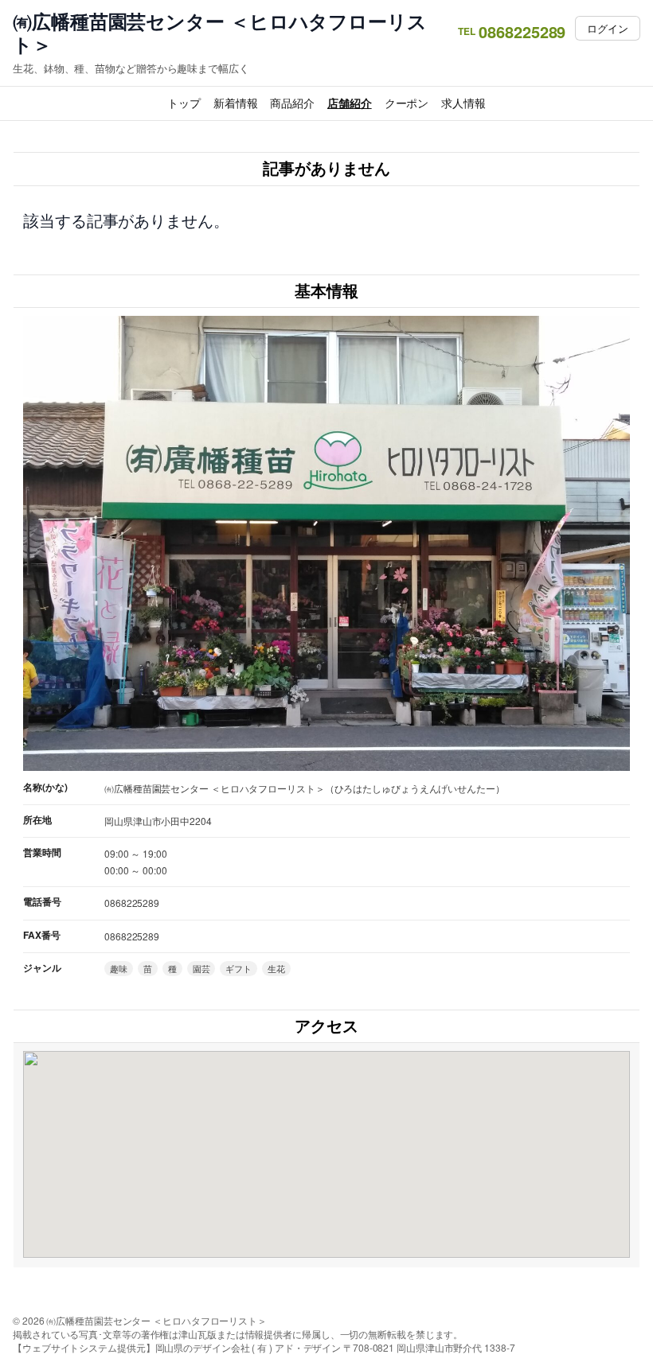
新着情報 (235, 103)
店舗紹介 (349, 103)
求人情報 (463, 103)
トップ (184, 103)
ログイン (607, 28)
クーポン (407, 103)
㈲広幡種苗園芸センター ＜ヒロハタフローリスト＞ (220, 33)
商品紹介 (292, 103)
